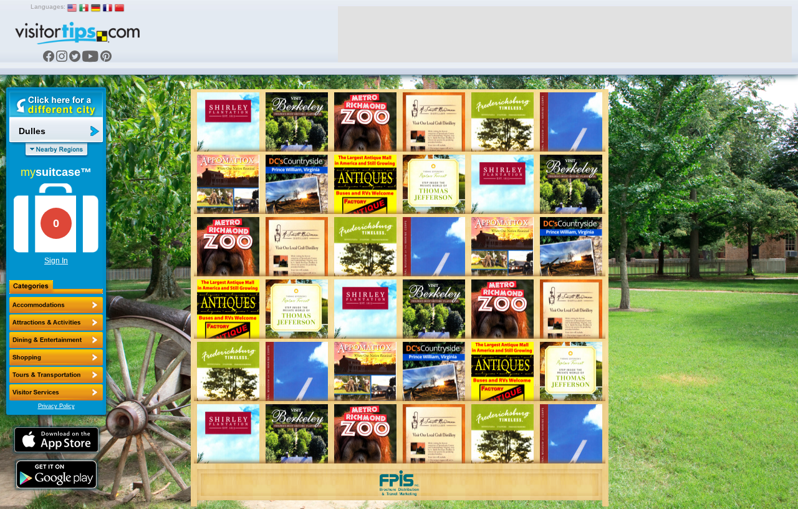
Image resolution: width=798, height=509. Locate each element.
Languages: (48, 6)
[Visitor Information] (56, 392)
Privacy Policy (56, 406)
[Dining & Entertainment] (56, 340)
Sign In (56, 260)
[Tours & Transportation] (56, 375)
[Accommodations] (56, 305)
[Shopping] (56, 357)
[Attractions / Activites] (56, 322)
